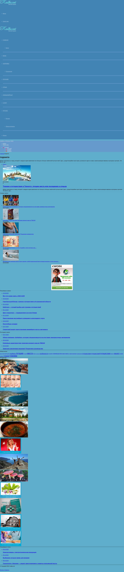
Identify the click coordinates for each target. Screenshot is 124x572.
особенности (44, 353)
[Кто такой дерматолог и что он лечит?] (10, 545)
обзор (34, 353)
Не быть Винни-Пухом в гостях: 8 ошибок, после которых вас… (20, 247)
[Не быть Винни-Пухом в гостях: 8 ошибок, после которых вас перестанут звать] (11, 246)
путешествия (105, 353)
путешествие (86, 353)
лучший (25, 353)
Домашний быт (8, 95)
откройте (50, 353)
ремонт (112, 353)
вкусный (5, 353)
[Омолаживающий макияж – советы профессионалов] (10, 389)
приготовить (65, 353)
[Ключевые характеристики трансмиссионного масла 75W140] (11, 219)
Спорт (5, 103)
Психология (9, 71)
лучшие (19, 353)
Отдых (5, 87)
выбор (8, 353)
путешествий (95, 353)
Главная (2, 153)
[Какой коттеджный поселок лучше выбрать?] (14, 421)
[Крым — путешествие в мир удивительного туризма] (14, 469)
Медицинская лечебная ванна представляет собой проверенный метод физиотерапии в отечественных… (31, 261)
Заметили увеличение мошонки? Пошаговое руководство (18, 234)
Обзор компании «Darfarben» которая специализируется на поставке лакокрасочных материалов (29, 206)
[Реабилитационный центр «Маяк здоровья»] (10, 529)
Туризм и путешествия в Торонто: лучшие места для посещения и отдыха (35, 186)
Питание (6, 79)
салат (121, 353)
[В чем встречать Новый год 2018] (10, 453)
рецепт (117, 353)
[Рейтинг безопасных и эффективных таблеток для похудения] (10, 497)
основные (37, 353)
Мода (4, 55)
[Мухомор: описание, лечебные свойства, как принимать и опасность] (14, 481)
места (30, 353)
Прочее (5, 110)
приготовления (73, 353)
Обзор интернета (10, 126)
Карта (7, 48)
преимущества (57, 353)
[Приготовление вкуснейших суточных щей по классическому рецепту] (14, 437)
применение (79, 353)
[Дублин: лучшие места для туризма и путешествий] (14, 373)
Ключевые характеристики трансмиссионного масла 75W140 (19, 220)
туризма (13, 356)
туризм (6, 356)
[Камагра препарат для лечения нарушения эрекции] (10, 513)
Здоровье (6, 63)
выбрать (13, 353)
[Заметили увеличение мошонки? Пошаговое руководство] (11, 232)
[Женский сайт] (8, 4)
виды (1, 353)
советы (1, 356)
